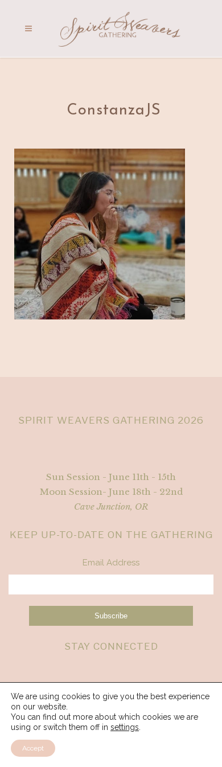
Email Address (111, 562)
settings (124, 727)
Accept (33, 748)
